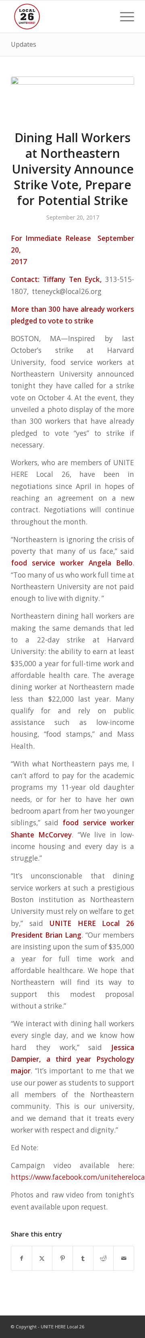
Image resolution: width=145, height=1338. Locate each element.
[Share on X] (42, 1258)
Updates (23, 44)
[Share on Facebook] (21, 1258)
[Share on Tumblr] (83, 1258)
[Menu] (123, 16)
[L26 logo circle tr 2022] (60, 16)
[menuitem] (123, 16)
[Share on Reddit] (103, 1258)
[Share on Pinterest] (62, 1258)
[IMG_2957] (72, 98)
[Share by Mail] (124, 1258)
